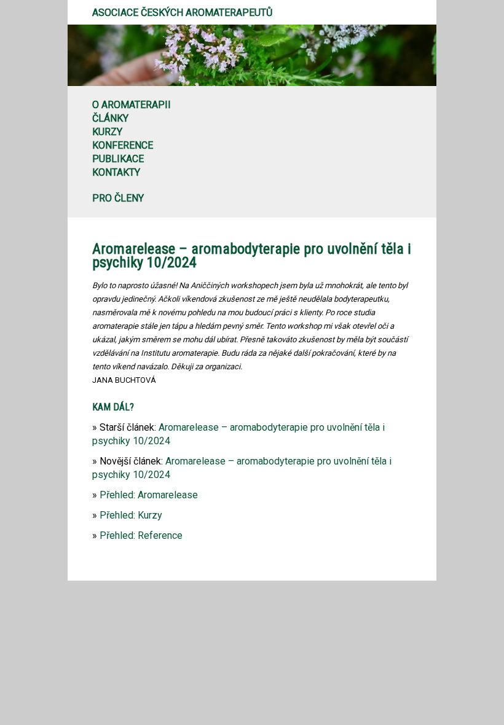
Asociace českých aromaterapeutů (182, 12)
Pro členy (118, 198)
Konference (122, 145)
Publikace (118, 159)
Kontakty (116, 172)
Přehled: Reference (141, 535)
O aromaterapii (131, 105)
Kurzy (107, 132)
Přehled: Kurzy (131, 515)
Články (110, 118)
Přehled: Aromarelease (149, 495)
